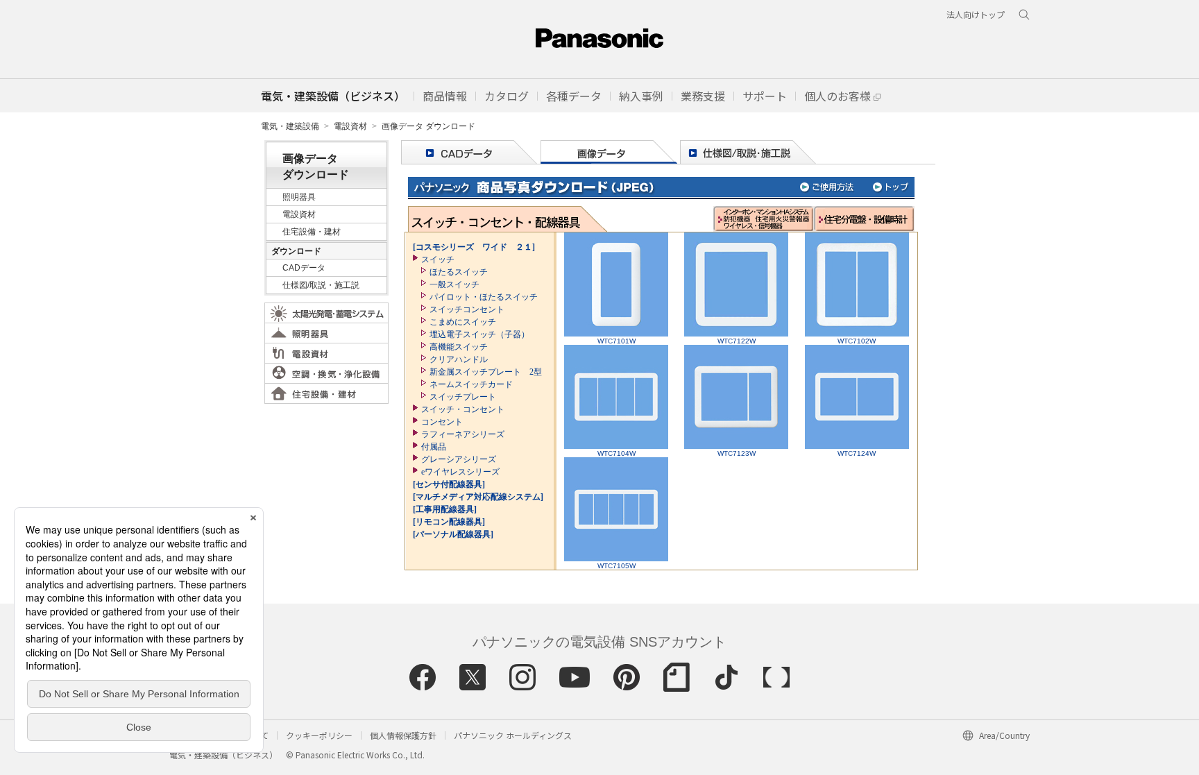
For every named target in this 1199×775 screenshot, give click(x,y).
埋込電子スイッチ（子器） (479, 334)
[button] (445, 95)
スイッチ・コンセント (462, 409)
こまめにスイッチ (463, 322)
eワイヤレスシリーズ (460, 472)
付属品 (433, 447)
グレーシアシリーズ (458, 459)
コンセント (442, 422)
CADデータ (303, 268)
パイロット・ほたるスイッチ (484, 297)
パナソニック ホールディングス (513, 735)
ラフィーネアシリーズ (462, 434)
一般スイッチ (454, 284)
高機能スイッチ (459, 347)
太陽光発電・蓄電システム (326, 313)
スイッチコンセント (467, 309)
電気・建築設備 (290, 126)
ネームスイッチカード (471, 384)
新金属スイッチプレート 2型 (486, 372)
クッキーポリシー (319, 735)
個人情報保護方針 (403, 735)
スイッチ (437, 259)
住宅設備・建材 (311, 232)
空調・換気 (326, 373)
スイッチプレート (463, 397)
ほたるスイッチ (459, 272)
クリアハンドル (459, 359)
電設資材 (350, 126)
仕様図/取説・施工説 (320, 285)
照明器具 (299, 197)
